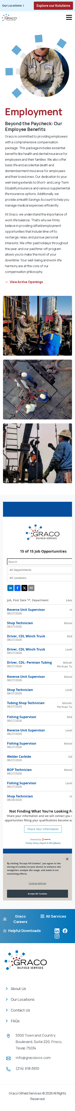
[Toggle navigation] (69, 17)
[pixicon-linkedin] (57, 930)
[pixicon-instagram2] (57, 936)
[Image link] (26, 963)
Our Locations (12, 5)
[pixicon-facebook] (65, 930)
